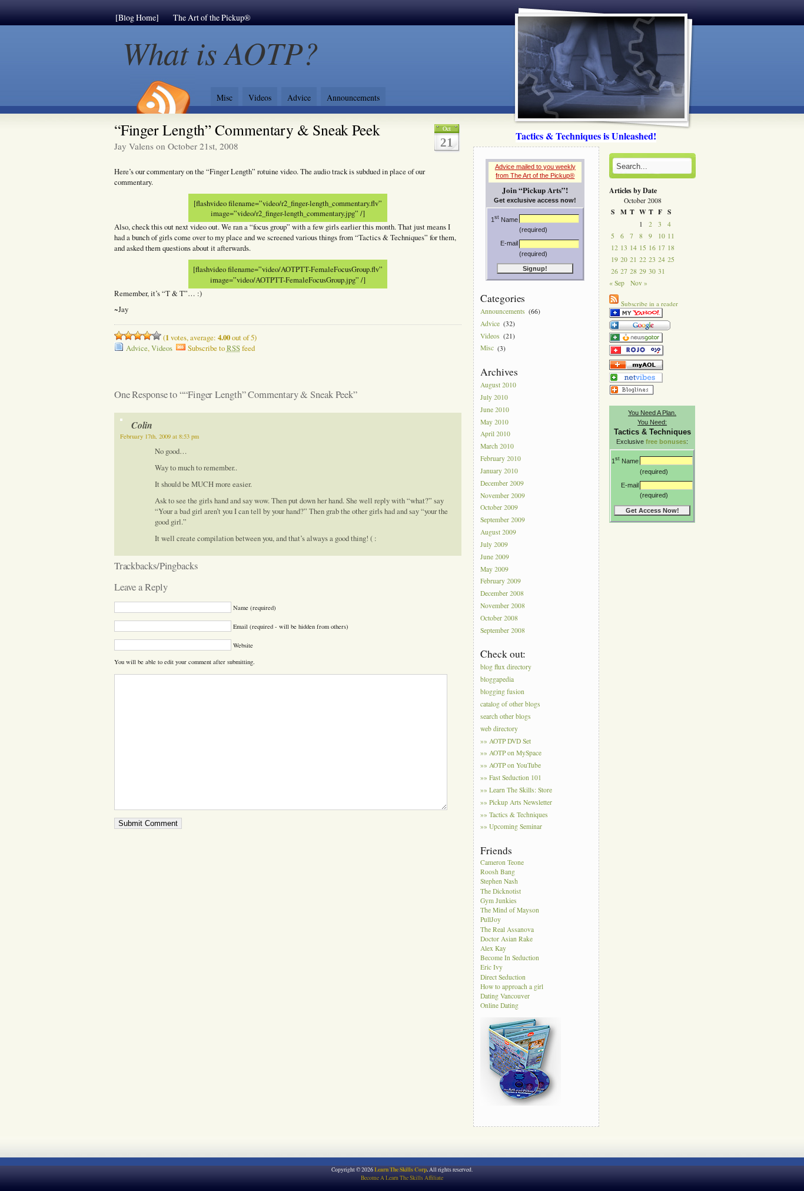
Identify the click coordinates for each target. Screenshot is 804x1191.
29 (642, 271)
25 (671, 259)
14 (633, 247)
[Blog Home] (137, 17)
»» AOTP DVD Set (505, 741)
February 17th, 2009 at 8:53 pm (159, 436)
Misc (224, 97)
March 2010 (497, 446)
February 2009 (500, 581)
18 (671, 247)
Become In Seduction (509, 957)
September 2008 (502, 630)
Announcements (353, 97)
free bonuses (666, 441)
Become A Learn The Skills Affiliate (402, 1178)
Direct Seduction (503, 977)
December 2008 (502, 593)
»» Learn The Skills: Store (516, 789)
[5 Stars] (156, 335)
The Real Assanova (507, 929)
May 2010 (494, 421)
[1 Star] (119, 335)
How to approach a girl (511, 986)
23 (652, 259)
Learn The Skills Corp (400, 1169)
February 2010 (500, 458)
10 (661, 235)
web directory (499, 728)
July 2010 (494, 397)
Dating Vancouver (505, 995)
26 (614, 271)
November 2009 (502, 495)
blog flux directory (505, 667)
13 (623, 247)
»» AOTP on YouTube (510, 765)
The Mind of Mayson (509, 909)
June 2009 (494, 556)
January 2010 (499, 470)
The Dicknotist (500, 891)
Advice (299, 97)
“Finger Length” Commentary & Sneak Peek (247, 130)
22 (642, 259)
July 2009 (494, 544)
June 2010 (494, 409)
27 (623, 271)
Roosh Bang (497, 871)
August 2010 (498, 384)
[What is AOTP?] (636, 317)
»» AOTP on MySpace (510, 753)
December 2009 (502, 483)
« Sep (616, 282)
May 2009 (494, 569)
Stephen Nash (499, 881)
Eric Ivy (491, 967)
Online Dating (499, 1005)
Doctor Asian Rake (506, 938)
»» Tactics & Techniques (514, 814)
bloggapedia (497, 679)
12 (614, 247)
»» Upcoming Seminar (511, 826)
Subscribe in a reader (649, 303)
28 (633, 271)
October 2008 (499, 617)
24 (661, 259)
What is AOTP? (220, 52)
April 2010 (495, 434)
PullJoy (490, 919)
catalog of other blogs (510, 703)
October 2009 (499, 507)
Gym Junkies (498, 900)
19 (614, 259)
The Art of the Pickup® (212, 17)
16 (652, 247)
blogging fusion (502, 691)
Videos (259, 97)
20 (623, 259)
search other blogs (505, 716)
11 (671, 235)
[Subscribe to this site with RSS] (162, 93)
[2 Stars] (128, 335)
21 (633, 259)
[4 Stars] (147, 335)
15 (642, 247)
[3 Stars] (137, 335)
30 (652, 271)
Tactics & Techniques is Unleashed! (586, 135)
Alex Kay (493, 948)
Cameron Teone (502, 862)
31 (661, 271)
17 (661, 247)
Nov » (638, 282)
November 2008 (502, 605)
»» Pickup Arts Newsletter (516, 802)
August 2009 (498, 532)
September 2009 (502, 520)
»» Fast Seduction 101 (510, 777)
